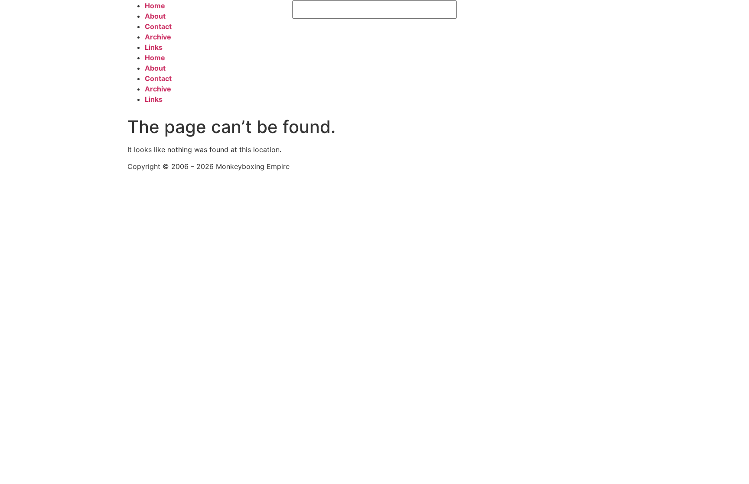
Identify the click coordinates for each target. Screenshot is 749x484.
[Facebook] (468, 11)
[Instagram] (515, 11)
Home (155, 5)
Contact (158, 26)
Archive (158, 36)
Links (154, 47)
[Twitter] (491, 11)
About (155, 16)
